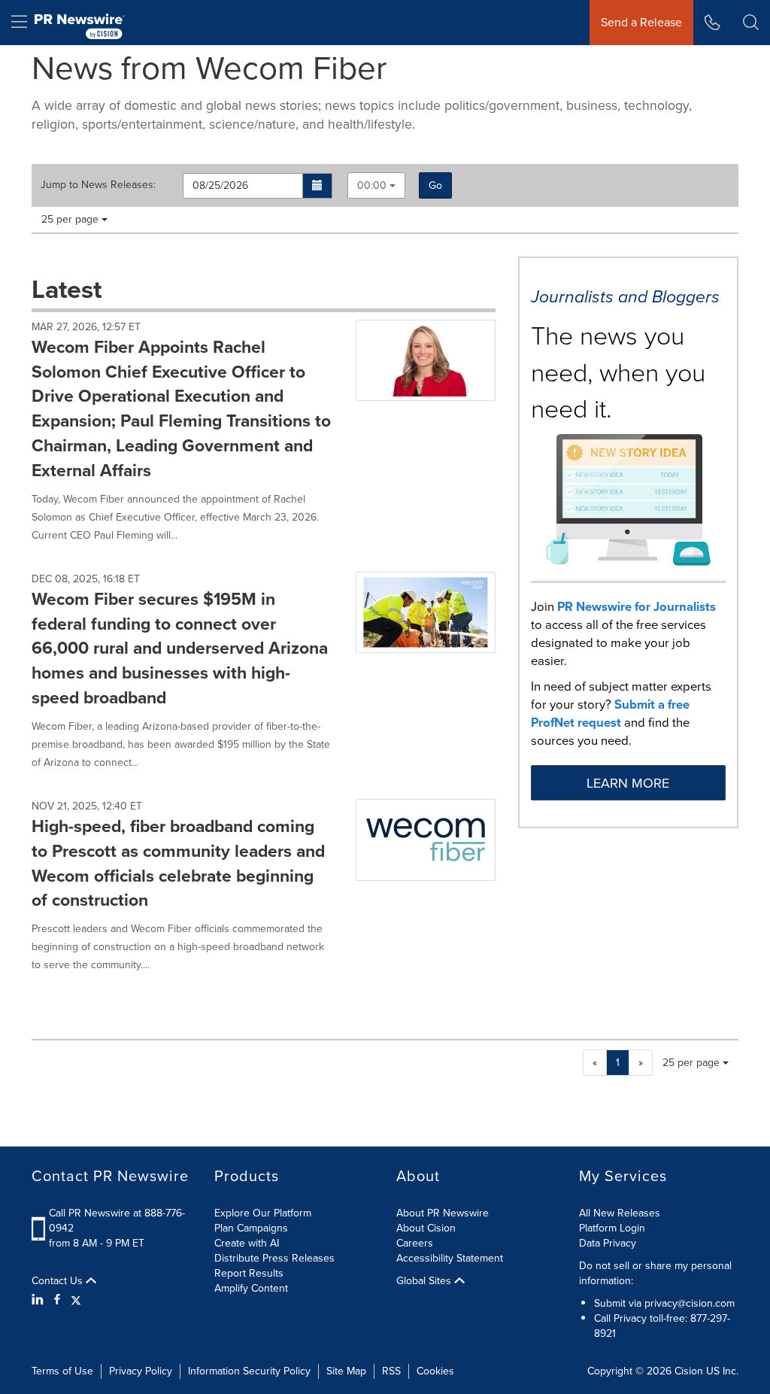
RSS (391, 1371)
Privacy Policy (140, 1371)
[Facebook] (57, 1299)
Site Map (346, 1371)
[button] (317, 186)
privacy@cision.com (689, 1303)
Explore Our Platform (262, 1213)
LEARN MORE (628, 783)
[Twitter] (76, 1299)
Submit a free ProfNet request (610, 713)
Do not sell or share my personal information (655, 1273)
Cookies (435, 1371)
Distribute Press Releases (274, 1258)
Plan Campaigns (251, 1228)
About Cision (426, 1228)
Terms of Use (62, 1371)
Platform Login (612, 1228)
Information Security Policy (249, 1371)
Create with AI (246, 1243)
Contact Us (59, 1281)
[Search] (751, 22)
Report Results (248, 1273)
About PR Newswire (442, 1213)
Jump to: (98, 185)
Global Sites (425, 1281)
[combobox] (376, 185)
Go (435, 185)
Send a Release (641, 22)
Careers (414, 1243)
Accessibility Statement (449, 1258)
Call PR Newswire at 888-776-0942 (117, 1220)
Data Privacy (607, 1243)
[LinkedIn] (39, 1299)
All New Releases (619, 1213)
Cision (689, 1371)
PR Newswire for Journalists (636, 606)
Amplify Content (251, 1288)
